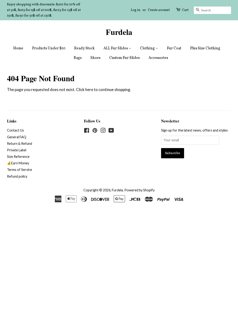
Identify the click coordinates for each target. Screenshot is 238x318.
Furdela (119, 32)
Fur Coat (174, 48)
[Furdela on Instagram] (103, 131)
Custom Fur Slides (124, 58)
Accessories (158, 58)
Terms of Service (19, 170)
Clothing (147, 48)
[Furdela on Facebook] (86, 131)
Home (18, 48)
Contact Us (15, 130)
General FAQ (16, 137)
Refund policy (17, 176)
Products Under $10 (48, 48)
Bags (78, 58)
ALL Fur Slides (116, 48)
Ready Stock (84, 48)
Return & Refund (19, 143)
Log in (135, 10)
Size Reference (18, 157)
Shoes (95, 58)
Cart (185, 10)
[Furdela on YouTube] (111, 131)
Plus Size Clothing (205, 48)
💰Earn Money (18, 163)
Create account (159, 10)
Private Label (16, 150)
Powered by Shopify (139, 190)
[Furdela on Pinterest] (94, 131)
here (89, 89)
